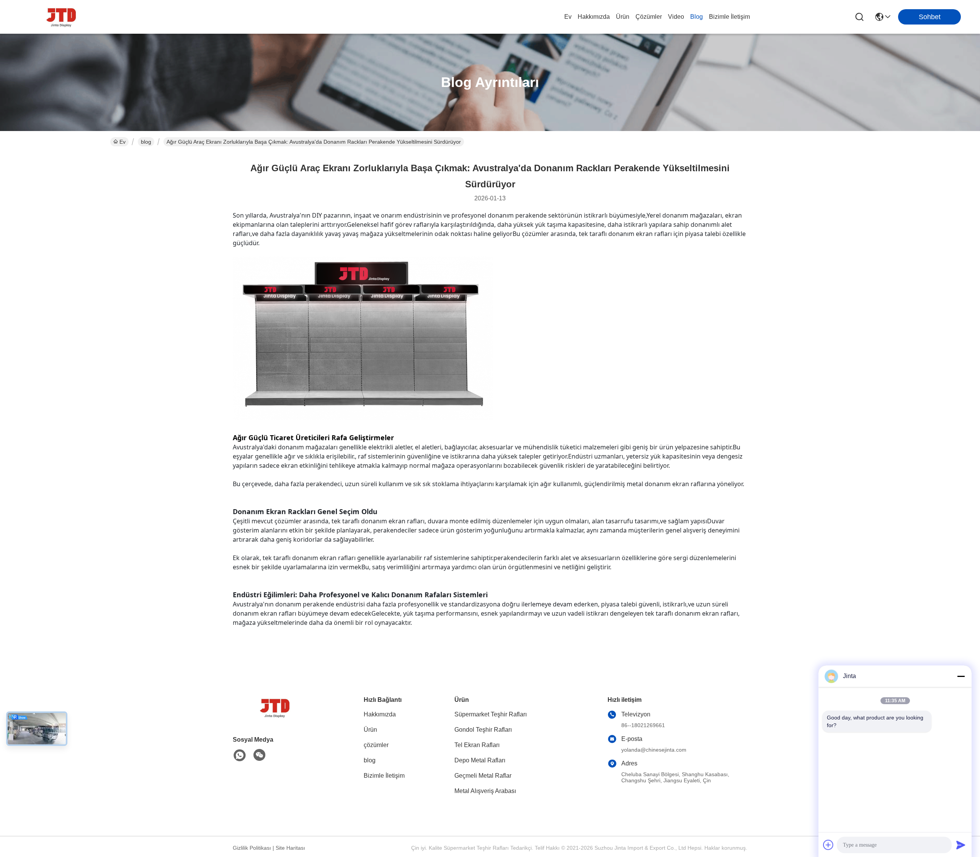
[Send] (961, 844)
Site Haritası (290, 848)
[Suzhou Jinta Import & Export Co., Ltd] (61, 16)
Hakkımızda (594, 16)
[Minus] (960, 676)
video (676, 16)
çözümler (648, 16)
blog (696, 16)
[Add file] (828, 844)
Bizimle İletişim (729, 16)
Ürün (622, 16)
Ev (568, 16)
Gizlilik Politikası (252, 848)
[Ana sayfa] (275, 717)
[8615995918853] (240, 755)
